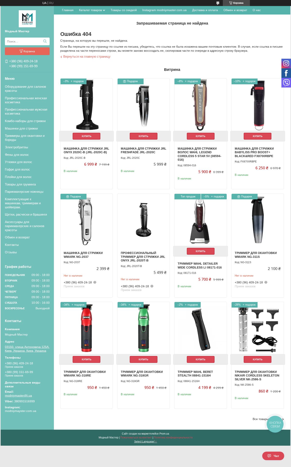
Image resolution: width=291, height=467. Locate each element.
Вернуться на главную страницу (87, 56)
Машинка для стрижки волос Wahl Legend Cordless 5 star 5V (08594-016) (199, 154)
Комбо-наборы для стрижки (25, 121)
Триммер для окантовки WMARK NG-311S (256, 254)
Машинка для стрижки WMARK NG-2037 (83, 254)
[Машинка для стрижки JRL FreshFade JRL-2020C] (144, 105)
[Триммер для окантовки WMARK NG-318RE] (86, 328)
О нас (257, 10)
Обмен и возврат (17, 237)
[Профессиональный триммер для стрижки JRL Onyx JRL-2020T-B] (144, 220)
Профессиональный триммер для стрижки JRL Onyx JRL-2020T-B (143, 256)
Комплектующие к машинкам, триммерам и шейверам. (23, 203)
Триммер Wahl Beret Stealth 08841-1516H (195, 373)
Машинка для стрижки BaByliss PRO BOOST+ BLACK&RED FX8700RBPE (254, 152)
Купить (86, 136)
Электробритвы (16, 147)
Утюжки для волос (18, 162)
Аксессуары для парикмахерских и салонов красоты (24, 226)
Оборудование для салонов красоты (25, 88)
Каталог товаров (90, 10)
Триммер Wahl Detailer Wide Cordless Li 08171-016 (200, 265)
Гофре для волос (17, 169)
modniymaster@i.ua (18, 395)
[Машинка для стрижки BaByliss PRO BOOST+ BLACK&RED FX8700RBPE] (258, 105)
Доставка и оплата (205, 10)
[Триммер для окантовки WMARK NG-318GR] (144, 328)
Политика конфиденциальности (173, 437)
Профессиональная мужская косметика (26, 111)
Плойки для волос (18, 177)
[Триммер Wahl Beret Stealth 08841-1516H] (200, 328)
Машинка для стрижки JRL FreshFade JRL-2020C (143, 150)
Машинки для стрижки (21, 128)
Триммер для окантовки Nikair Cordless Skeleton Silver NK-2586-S (257, 375)
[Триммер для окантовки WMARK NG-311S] (258, 220)
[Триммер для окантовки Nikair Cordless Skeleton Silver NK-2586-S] (258, 328)
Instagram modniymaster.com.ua (164, 10)
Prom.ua (164, 433)
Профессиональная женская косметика (26, 100)
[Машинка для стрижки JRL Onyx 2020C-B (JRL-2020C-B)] (86, 105)
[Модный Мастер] (27, 18)
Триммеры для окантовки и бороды (25, 138)
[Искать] (45, 41)
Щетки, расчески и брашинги (26, 214)
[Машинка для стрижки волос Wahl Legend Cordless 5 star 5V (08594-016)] (200, 105)
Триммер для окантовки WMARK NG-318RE (85, 373)
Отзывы (11, 252)
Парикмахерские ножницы (24, 191)
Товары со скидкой (124, 10)
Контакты (12, 245)
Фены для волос (17, 154)
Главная (67, 10)
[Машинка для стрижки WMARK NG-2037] (86, 220)
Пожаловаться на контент (136, 437)
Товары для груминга (20, 184)
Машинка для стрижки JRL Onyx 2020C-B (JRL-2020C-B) (86, 150)
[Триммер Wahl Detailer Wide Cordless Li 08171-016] (200, 220)
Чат (276, 456)
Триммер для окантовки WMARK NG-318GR (142, 373)
